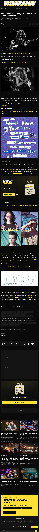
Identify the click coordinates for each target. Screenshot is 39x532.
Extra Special (21, 102)
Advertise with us (9, 512)
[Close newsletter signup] (38, 530)
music (25, 320)
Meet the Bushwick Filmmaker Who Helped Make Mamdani (21, 524)
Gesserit (24, 96)
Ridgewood (19, 322)
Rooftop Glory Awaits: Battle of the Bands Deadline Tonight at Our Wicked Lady (28, 483)
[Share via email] (35, 24)
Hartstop (12, 164)
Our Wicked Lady (22, 62)
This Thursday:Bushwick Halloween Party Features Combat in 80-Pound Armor (29, 435)
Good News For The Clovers (27, 260)
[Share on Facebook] (30, 24)
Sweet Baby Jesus (13, 171)
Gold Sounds (31, 205)
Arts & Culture (4, 455)
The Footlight (26, 266)
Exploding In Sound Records (11, 169)
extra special (17, 316)
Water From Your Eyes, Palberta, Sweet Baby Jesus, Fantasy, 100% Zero (16, 111)
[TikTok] (16, 526)
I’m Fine (11, 297)
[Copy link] (37, 24)
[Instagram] (13, 526)
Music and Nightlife (7, 8)
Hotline (10, 260)
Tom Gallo (3, 335)
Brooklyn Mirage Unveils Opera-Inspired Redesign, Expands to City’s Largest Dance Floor (29, 458)
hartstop (16, 318)
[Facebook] (23, 526)
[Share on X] (32, 24)
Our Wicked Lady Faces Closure (8, 481)
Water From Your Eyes (30, 166)
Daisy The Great (31, 295)
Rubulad (35, 111)
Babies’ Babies (4, 105)
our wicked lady (31, 320)
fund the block (34, 527)
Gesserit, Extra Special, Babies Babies (9, 62)
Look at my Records (12, 320)
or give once (19, 404)
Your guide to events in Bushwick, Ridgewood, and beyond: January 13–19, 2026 (9, 435)
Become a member (8, 194)
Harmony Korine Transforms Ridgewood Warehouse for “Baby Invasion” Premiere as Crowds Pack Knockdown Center (9, 458)
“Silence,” (13, 100)
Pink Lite (3, 255)
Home (2, 8)
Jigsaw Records (15, 253)
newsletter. (22, 306)
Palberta (36, 169)
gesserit (23, 316)
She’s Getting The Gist (17, 173)
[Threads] (21, 526)
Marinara (11, 292)
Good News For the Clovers (7, 318)
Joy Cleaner (14, 252)
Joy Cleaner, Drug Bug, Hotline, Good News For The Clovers (14, 205)
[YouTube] (26, 526)
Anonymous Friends (29, 297)
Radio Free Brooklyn (26, 53)
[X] (18, 526)
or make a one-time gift (6, 197)
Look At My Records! (15, 53)
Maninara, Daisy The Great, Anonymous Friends (11, 266)
